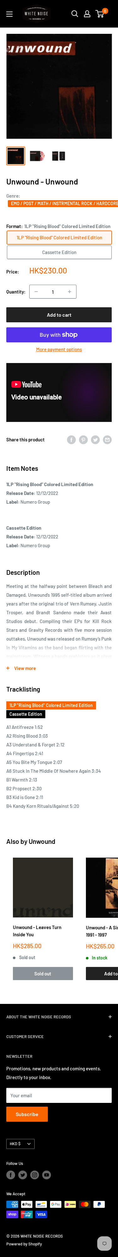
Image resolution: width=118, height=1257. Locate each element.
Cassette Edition (25, 714)
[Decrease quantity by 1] (36, 291)
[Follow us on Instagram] (34, 1175)
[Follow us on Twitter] (22, 1175)
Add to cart (59, 315)
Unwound (42, 841)
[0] (100, 14)
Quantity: (15, 291)
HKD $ (15, 1143)
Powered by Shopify (24, 1243)
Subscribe (27, 1114)
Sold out (42, 973)
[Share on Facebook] (71, 439)
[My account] (87, 13)
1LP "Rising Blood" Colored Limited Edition (51, 705)
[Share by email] (107, 439)
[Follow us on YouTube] (46, 1175)
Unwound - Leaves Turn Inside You (37, 930)
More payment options (59, 349)
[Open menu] (9, 14)
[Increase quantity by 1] (69, 291)
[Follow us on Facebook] (10, 1175)
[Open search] (74, 13)
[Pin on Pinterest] (83, 439)
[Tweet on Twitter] (95, 439)
